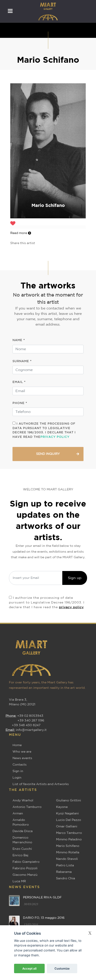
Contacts (20, 764)
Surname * (22, 361)
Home (17, 745)
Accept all (29, 968)
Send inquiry (48, 453)
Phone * (20, 403)
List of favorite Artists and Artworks (41, 784)
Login (17, 777)
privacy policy (71, 607)
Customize (62, 968)
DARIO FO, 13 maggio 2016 (44, 917)
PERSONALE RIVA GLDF (42, 897)
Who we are (22, 751)
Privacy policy (54, 437)
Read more (19, 233)
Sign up (74, 578)
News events (22, 758)
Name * (19, 340)
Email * (19, 382)
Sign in (18, 771)
